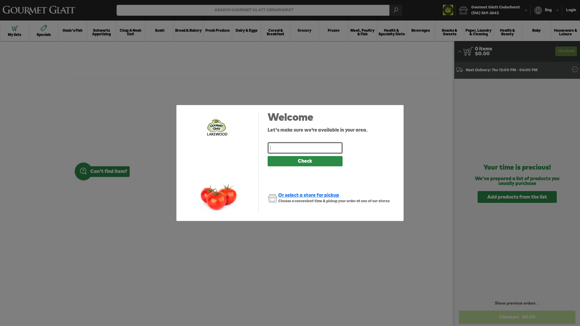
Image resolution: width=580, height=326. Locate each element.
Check (305, 161)
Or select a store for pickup (308, 195)
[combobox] (305, 148)
